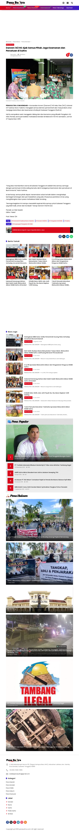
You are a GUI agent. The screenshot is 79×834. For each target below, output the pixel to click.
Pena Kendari (10, 44)
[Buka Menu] (67, 3)
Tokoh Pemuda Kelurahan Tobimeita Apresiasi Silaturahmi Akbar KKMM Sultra (61, 283)
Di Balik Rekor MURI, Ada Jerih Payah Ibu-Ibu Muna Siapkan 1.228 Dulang (39, 283)
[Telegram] (67, 236)
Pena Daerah (10, 782)
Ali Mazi (10, 814)
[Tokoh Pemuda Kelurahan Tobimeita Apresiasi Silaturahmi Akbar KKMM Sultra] (62, 272)
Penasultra (13, 54)
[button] (63, 3)
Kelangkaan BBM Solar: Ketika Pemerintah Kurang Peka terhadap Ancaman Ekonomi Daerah (16, 261)
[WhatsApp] (71, 236)
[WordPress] (18, 822)
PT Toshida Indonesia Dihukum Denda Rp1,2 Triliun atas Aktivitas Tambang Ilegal (43, 465)
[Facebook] (60, 236)
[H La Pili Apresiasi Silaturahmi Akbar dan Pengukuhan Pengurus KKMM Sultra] (62, 250)
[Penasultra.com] (15, 3)
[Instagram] (21, 822)
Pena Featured (11, 794)
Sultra (68, 221)
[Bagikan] (71, 55)
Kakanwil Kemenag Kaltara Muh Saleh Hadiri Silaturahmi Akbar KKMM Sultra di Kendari (16, 283)
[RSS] (25, 822)
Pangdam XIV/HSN (56, 221)
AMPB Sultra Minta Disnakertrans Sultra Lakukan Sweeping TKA (36, 472)
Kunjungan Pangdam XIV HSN (23, 224)
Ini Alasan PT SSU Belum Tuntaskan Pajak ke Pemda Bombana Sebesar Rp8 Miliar (43, 480)
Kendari (10, 802)
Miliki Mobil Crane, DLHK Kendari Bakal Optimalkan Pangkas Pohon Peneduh (41, 487)
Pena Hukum (10, 791)
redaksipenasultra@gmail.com (19, 774)
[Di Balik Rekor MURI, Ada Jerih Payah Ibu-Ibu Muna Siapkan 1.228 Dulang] (39, 272)
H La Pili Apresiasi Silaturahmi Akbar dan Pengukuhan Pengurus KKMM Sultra (62, 261)
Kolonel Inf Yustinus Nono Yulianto (23, 221)
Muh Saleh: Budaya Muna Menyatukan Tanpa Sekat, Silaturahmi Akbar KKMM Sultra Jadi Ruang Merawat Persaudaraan (38, 261)
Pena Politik (9, 788)
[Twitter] (64, 236)
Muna (10, 805)
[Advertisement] (39, 25)
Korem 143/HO (42, 221)
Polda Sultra (12, 811)
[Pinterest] (14, 822)
